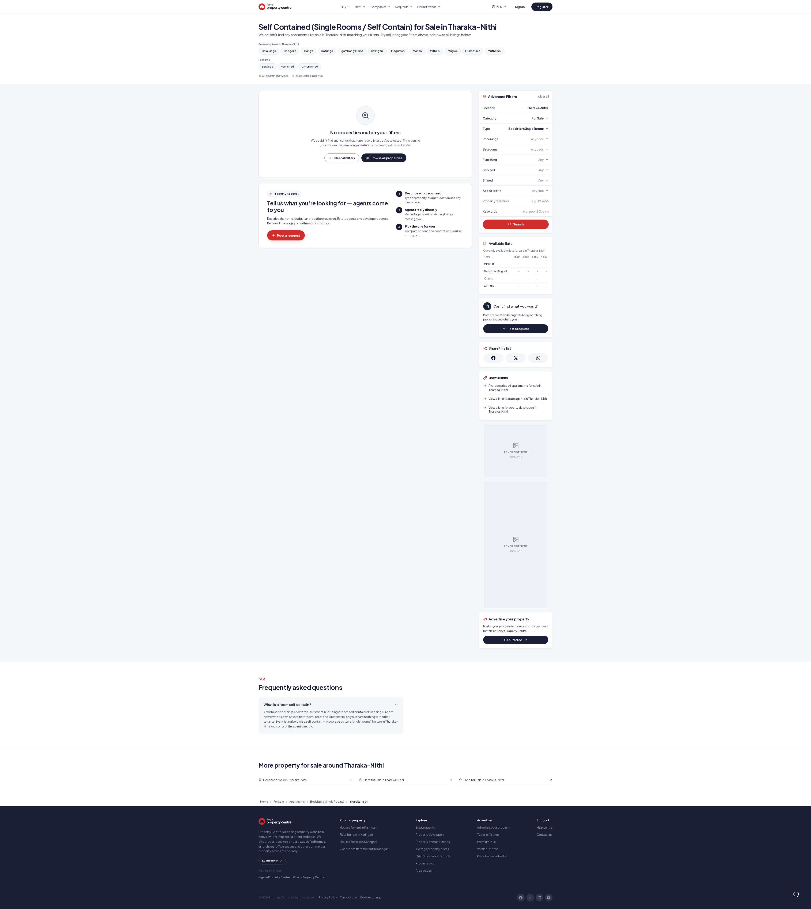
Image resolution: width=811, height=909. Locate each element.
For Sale (279, 801)
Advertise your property (493, 827)
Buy (343, 7)
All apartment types (275, 75)
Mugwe (453, 51)
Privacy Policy (328, 897)
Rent (358, 7)
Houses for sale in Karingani (358, 842)
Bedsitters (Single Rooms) (327, 801)
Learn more (270, 860)
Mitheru (435, 51)
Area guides (424, 870)
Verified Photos (487, 849)
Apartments (297, 801)
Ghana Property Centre (308, 877)
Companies (378, 7)
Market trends (427, 7)
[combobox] (526, 108)
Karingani (377, 51)
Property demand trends (433, 842)
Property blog (425, 863)
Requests (401, 7)
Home (264, 801)
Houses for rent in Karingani (358, 827)
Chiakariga (269, 51)
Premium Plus (486, 842)
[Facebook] (521, 897)
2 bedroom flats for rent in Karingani (364, 849)
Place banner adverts (491, 856)
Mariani (417, 51)
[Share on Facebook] (493, 358)
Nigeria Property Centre (274, 877)
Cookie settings (370, 897)
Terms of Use (348, 897)
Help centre (544, 827)
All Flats (489, 286)
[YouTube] (548, 897)
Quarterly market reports (433, 856)
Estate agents (425, 827)
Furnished (287, 66)
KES (499, 7)
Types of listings (488, 834)
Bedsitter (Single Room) (499, 271)
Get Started (513, 640)
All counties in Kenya (309, 75)
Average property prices (432, 849)
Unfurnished (310, 66)
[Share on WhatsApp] (538, 358)
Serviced (267, 66)
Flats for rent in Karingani (356, 834)
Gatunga (327, 51)
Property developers (430, 834)
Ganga (308, 51)
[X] (530, 897)
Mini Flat (489, 263)
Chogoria (290, 51)
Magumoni (398, 51)
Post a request (288, 235)
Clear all (543, 96)
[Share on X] (516, 358)
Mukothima (472, 51)
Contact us (544, 834)
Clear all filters (344, 158)
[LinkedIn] (539, 897)
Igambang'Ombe (352, 51)
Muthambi (494, 51)
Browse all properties (386, 158)
